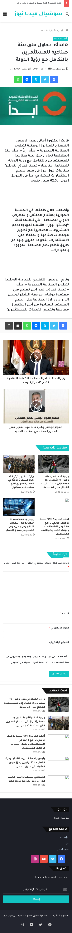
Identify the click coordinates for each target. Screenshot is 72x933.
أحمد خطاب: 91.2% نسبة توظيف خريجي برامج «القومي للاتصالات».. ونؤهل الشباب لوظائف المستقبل (54, 527)
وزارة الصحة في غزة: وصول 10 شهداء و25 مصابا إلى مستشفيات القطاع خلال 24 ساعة (24, 703)
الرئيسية (61, 31)
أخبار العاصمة (48, 31)
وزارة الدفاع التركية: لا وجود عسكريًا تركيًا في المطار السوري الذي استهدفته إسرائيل (25, 721)
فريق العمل (63, 849)
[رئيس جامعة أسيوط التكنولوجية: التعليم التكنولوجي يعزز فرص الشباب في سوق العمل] (19, 507)
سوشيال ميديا (58, 69)
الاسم (64, 614)
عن (67, 843)
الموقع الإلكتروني (59, 642)
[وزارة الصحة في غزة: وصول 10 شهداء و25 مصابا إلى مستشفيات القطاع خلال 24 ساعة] (53, 464)
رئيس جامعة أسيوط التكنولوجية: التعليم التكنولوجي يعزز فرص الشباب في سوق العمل (25, 762)
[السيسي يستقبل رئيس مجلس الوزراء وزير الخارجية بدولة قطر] (58, 782)
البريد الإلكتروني (59, 628)
